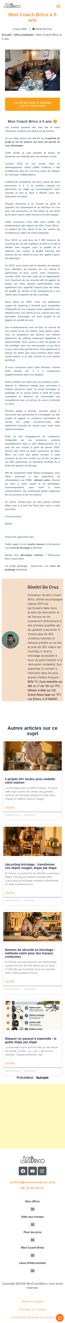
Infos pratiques (24, 34)
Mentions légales (32, 1301)
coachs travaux (35, 544)
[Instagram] (42, 1171)
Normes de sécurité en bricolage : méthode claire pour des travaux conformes (30, 953)
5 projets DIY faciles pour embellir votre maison (30, 780)
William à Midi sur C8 (41, 690)
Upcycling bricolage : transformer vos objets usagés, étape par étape (31, 866)
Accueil (6, 34)
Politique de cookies (32, 1309)
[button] (58, 6)
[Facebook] (23, 1171)
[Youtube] (32, 1171)
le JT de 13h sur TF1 (46, 686)
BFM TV (33, 681)
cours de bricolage (20, 547)
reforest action (42, 480)
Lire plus (10, 807)
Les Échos (34, 699)
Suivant (42, 1078)
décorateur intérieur (33, 555)
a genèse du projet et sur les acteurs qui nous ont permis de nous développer (32, 142)
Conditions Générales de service (32, 1317)
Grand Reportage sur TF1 (44, 694)
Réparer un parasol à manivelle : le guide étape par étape (31, 1040)
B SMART (51, 699)
